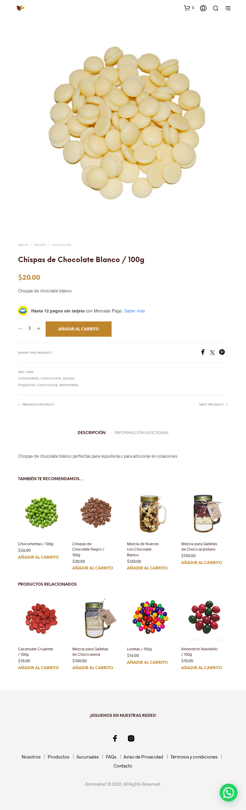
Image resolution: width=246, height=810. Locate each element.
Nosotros (31, 756)
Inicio (23, 245)
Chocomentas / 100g (35, 543)
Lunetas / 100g (139, 649)
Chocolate (61, 245)
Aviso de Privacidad (143, 756)
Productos (58, 756)
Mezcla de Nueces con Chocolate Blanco (143, 549)
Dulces (40, 245)
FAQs (111, 756)
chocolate (47, 385)
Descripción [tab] (92, 433)
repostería (69, 385)
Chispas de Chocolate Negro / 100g (88, 549)
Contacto (123, 765)
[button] (189, 8)
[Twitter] (214, 353)
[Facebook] (205, 353)
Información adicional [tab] (142, 433)
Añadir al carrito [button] (38, 557)
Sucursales (87, 756)
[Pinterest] (223, 353)
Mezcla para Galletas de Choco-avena (90, 652)
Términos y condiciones (194, 756)
